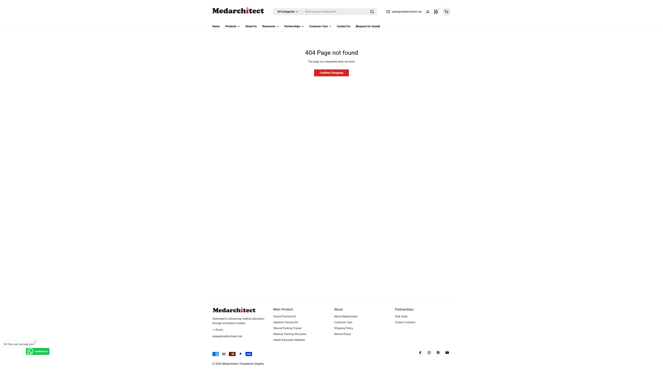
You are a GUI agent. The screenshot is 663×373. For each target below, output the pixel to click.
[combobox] (325, 11)
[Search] (372, 12)
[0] (436, 12)
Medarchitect (230, 363)
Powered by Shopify (251, 363)
